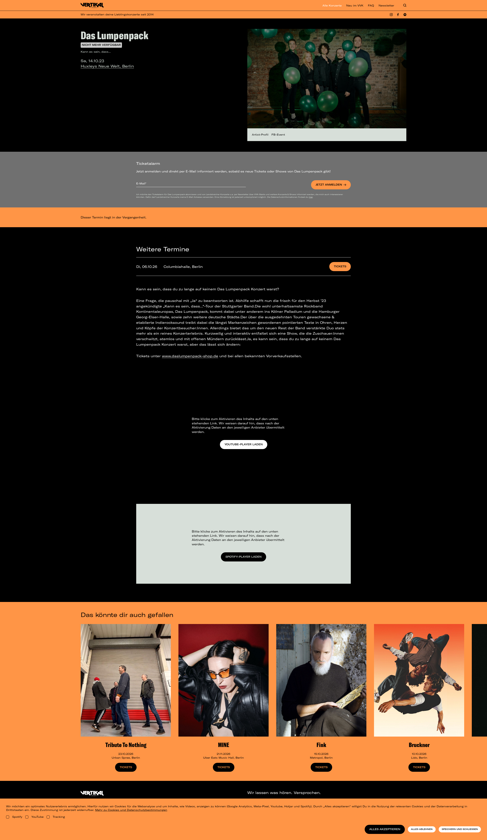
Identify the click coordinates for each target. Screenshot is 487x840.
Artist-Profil (260, 134)
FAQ (371, 5)
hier (311, 197)
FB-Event (278, 134)
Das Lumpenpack (114, 35)
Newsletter (386, 5)
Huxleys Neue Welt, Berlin (107, 66)
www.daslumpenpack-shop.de (190, 356)
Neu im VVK (354, 5)
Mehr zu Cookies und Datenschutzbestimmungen (131, 810)
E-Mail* (141, 183)
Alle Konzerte (332, 5)
